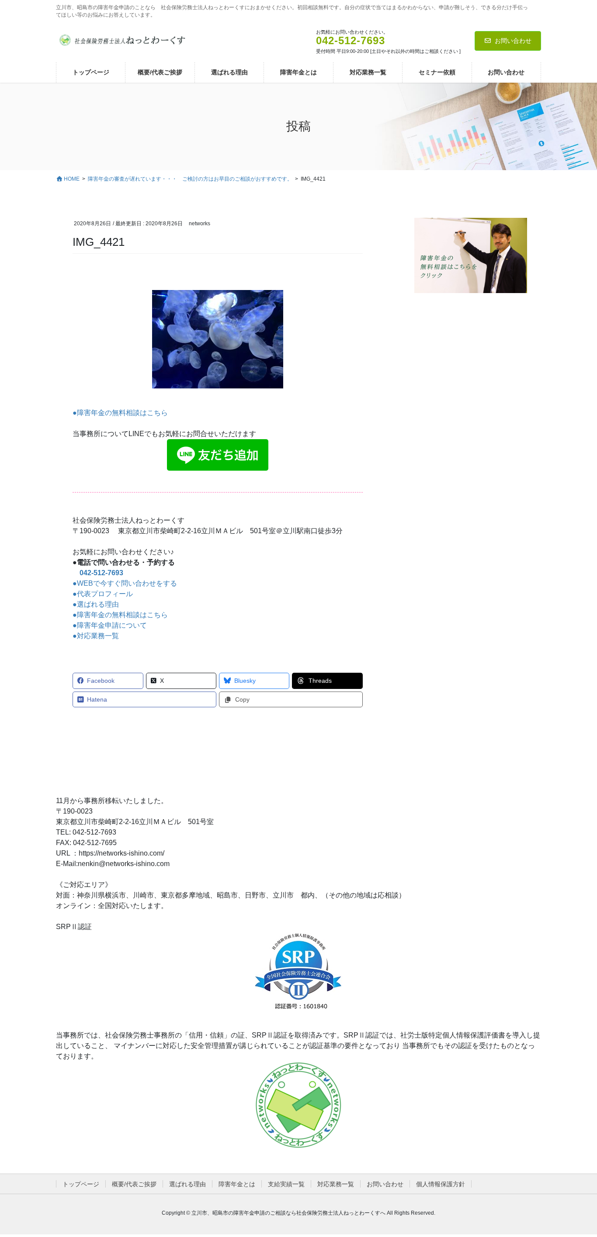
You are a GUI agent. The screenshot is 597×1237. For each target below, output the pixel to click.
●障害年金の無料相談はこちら (120, 412)
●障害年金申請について (110, 625)
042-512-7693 (101, 573)
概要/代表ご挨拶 (134, 1184)
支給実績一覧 (286, 1184)
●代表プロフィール (103, 594)
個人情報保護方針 (440, 1184)
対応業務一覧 (335, 1184)
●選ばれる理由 (96, 604)
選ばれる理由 (187, 1184)
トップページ (80, 1184)
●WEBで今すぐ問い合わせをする (125, 583)
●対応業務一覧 (96, 635)
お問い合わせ (513, 40)
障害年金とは (237, 1184)
